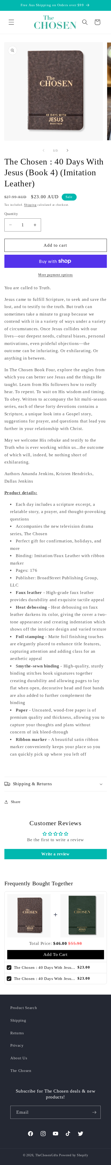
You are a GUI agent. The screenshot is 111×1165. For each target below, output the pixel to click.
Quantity (11, 214)
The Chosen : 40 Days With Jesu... (44, 967)
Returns (17, 1033)
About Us (18, 1058)
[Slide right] (67, 150)
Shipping (30, 204)
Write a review (55, 854)
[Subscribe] (94, 1112)
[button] (11, 22)
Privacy (17, 1045)
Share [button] (16, 801)
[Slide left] (43, 150)
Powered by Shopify (73, 1155)
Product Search (23, 1007)
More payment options (55, 275)
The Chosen (20, 1070)
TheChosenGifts (46, 1155)
